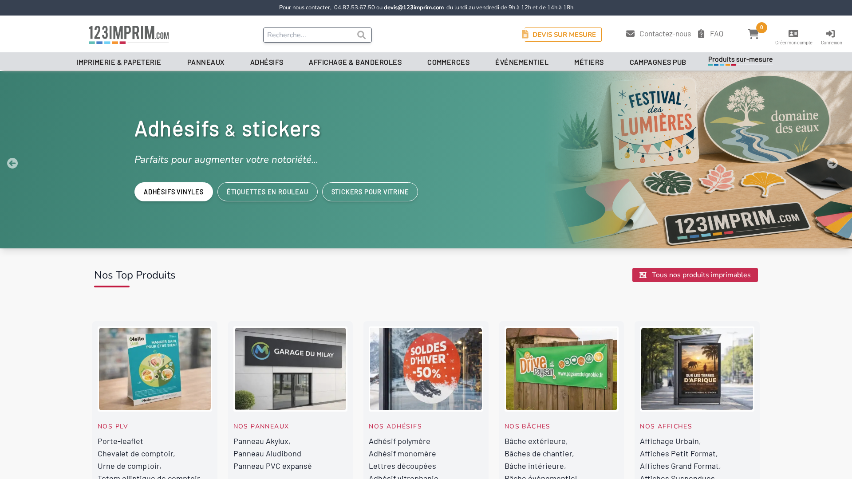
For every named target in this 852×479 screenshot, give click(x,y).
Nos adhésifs (395, 426)
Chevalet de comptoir (135, 453)
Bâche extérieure (535, 441)
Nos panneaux (261, 426)
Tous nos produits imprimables (700, 275)
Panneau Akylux (260, 441)
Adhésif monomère (402, 453)
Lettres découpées (402, 466)
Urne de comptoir (128, 466)
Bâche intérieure (534, 466)
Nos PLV (113, 426)
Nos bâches (528, 426)
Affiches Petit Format (678, 453)
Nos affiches (666, 426)
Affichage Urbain (669, 441)
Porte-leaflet (120, 441)
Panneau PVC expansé (272, 466)
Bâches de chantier (538, 453)
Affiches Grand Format (679, 466)
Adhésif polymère (399, 441)
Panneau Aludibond (267, 453)
